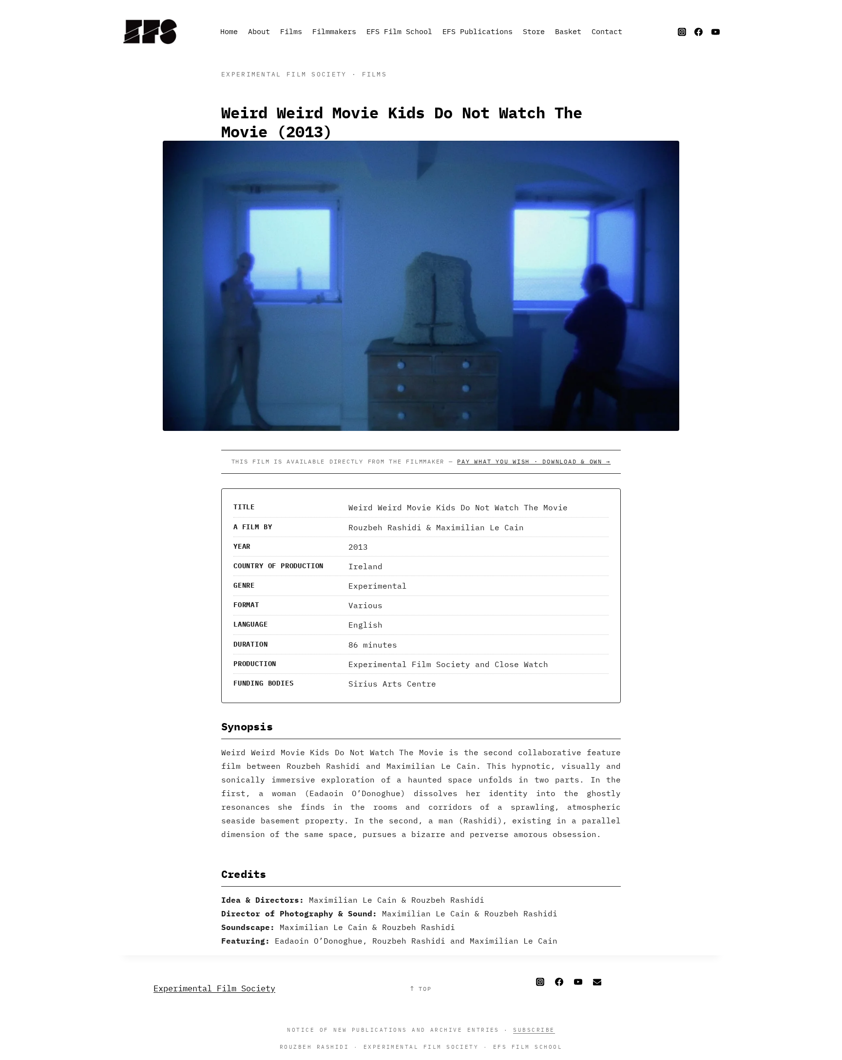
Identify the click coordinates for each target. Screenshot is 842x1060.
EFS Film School (399, 31)
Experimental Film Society (214, 988)
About (259, 31)
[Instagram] (681, 31)
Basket (568, 31)
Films (291, 31)
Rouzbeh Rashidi (314, 1046)
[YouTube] (715, 31)
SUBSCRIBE (534, 1029)
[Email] (597, 982)
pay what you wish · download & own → (534, 461)
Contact (607, 31)
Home (229, 31)
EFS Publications (477, 31)
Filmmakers (334, 31)
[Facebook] (698, 31)
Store (534, 31)
